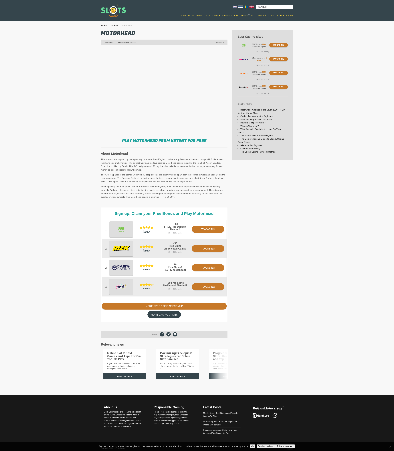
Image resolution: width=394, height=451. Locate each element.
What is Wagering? (249, 126)
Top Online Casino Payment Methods (258, 152)
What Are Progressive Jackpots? (256, 119)
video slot (110, 159)
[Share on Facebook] (162, 334)
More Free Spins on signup (164, 306)
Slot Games (212, 15)
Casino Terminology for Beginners (256, 116)
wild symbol (138, 174)
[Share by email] (175, 334)
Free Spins (240, 15)
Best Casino (195, 15)
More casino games (164, 314)
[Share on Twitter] (168, 334)
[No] (390, 446)
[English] (235, 6)
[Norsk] (251, 6)
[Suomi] (240, 6)
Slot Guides (258, 15)
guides (128, 421)
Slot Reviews (284, 15)
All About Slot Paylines (251, 145)
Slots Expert (109, 412)
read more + (124, 376)
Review (146, 231)
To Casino (278, 45)
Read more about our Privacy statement (275, 446)
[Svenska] (246, 6)
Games (114, 25)
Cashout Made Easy (250, 148)
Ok (252, 446)
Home (183, 15)
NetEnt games (134, 170)
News (271, 15)
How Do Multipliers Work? (252, 122)
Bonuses (227, 15)
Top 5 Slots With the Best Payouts (256, 135)
